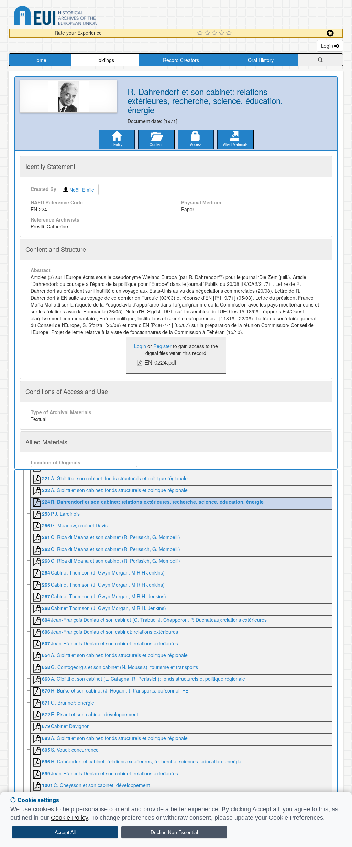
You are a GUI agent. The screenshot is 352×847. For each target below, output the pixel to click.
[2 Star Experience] (208, 33)
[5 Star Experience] (229, 33)
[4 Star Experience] (222, 33)
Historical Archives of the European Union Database (75, 17)
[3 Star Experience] (215, 33)
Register (162, 346)
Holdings (104, 59)
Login (327, 45)
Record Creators (181, 59)
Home (39, 59)
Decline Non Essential (174, 832)
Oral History (261, 59)
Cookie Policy (69, 817)
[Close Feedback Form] (330, 33)
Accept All (65, 832)
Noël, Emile (81, 189)
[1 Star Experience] (201, 33)
